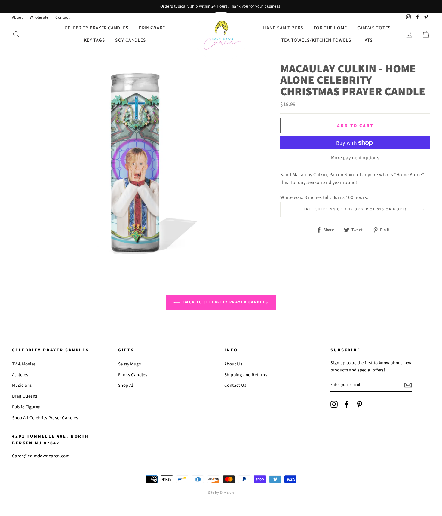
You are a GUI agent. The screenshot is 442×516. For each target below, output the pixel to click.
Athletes (20, 375)
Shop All (126, 385)
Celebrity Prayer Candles (96, 28)
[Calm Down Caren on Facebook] (346, 404)
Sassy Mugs (129, 364)
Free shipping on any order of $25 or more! (355, 209)
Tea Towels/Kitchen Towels (316, 40)
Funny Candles (132, 375)
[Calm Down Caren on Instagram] (334, 404)
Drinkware (152, 28)
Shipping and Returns (245, 375)
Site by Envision (221, 492)
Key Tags (94, 40)
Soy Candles (130, 40)
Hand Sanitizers (283, 28)
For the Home (330, 28)
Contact (62, 17)
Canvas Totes (374, 28)
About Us (233, 364)
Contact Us (235, 385)
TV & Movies (23, 364)
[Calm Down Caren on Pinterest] (359, 404)
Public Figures (26, 407)
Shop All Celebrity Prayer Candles (45, 418)
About (17, 17)
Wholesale (39, 17)
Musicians (22, 385)
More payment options (355, 157)
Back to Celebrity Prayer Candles (225, 302)
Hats (367, 40)
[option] (221, 6)
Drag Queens (24, 396)
